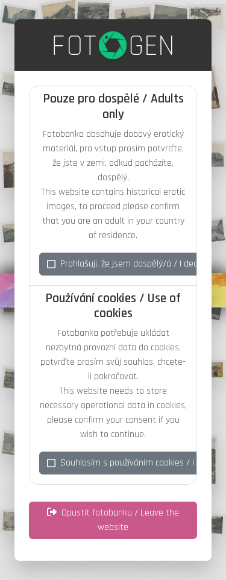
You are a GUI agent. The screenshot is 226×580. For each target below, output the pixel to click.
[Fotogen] (113, 45)
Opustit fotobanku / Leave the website (120, 520)
